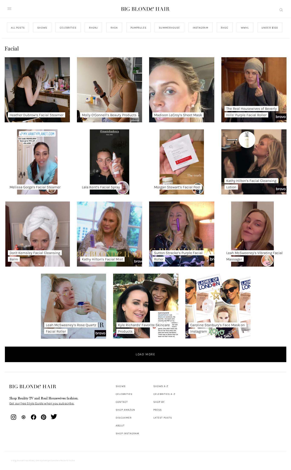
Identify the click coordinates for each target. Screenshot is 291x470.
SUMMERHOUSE (169, 27)
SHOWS (42, 27)
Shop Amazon (125, 409)
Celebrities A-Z (164, 394)
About (120, 425)
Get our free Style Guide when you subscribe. (41, 403)
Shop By (159, 401)
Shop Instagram (127, 433)
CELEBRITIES (68, 27)
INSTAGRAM (200, 27)
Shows (120, 386)
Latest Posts (162, 417)
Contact (122, 401)
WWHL (245, 27)
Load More (145, 354)
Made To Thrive (68, 460)
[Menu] (9, 8)
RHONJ (93, 27)
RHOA (114, 27)
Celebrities (124, 394)
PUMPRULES (138, 27)
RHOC (224, 27)
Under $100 (270, 27)
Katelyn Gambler (51, 460)
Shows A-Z (161, 386)
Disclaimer (124, 417)
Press (157, 409)
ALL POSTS (18, 27)
